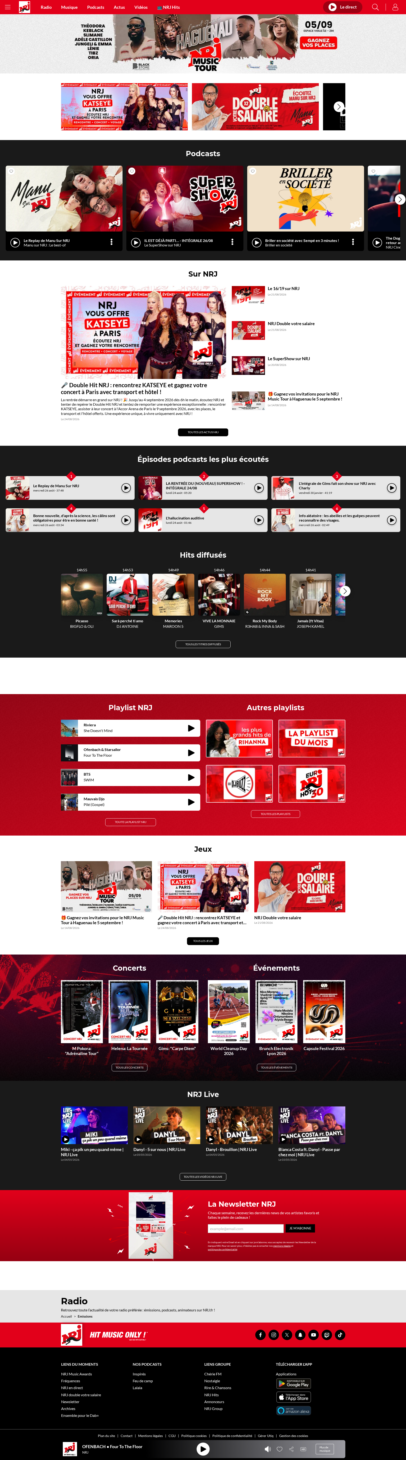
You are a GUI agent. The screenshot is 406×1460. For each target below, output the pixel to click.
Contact (126, 1436)
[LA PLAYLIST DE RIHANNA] (239, 738)
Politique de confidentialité (232, 1436)
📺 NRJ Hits (168, 7)
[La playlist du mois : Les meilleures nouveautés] (311, 738)
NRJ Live (203, 1094)
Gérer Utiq (266, 1436)
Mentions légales (150, 1436)
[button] (339, 106)
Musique (69, 7)
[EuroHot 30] (311, 784)
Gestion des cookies (293, 1436)
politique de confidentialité (222, 1249)
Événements (276, 968)
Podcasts (95, 7)
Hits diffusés (203, 555)
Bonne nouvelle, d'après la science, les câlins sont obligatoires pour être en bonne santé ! (74, 517)
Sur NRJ (203, 274)
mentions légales (282, 1245)
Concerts (129, 968)
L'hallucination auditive (185, 518)
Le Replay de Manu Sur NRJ (56, 485)
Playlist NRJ (130, 707)
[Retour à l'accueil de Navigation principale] (24, 7)
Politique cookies (194, 1436)
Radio (46, 7)
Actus (119, 7)
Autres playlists (275, 707)
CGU (172, 1436)
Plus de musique (324, 1449)
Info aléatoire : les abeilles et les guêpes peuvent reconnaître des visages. (339, 517)
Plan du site (106, 1436)
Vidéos (141, 7)
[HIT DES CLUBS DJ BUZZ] (239, 784)
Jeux (203, 849)
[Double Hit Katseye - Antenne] (124, 107)
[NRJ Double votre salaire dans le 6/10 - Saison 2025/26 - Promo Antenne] (255, 107)
